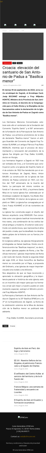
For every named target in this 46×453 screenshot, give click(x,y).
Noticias (19, 63)
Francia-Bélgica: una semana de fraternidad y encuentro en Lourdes (28, 389)
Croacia (12, 326)
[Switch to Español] (37, 25)
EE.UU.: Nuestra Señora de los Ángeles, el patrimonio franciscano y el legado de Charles (28, 363)
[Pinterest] (23, 336)
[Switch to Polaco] (18, 25)
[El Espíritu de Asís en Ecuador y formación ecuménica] (7, 403)
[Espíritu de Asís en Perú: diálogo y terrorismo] (7, 352)
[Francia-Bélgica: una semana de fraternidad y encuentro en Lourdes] (7, 390)
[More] (35, 336)
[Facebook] (12, 336)
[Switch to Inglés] (27, 25)
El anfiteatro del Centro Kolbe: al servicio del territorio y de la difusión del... (29, 376)
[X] (18, 336)
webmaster (23, 446)
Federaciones (7, 63)
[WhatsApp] (29, 336)
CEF (14, 63)
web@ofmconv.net (27, 436)
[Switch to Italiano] (8, 25)
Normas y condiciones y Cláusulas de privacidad (23, 443)
